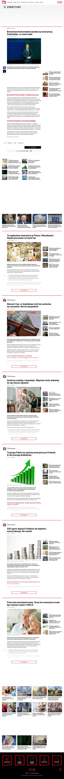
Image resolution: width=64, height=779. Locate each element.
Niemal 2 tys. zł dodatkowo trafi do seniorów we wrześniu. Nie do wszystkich (29, 305)
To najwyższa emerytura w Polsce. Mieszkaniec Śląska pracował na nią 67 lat (30, 236)
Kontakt (27, 773)
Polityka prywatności (34, 773)
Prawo (41, 2)
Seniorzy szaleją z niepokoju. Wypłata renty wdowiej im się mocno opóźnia (33, 381)
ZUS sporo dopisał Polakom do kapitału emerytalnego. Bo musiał (26, 529)
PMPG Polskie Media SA (29, 775)
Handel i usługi (16, 2)
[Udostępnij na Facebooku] (4, 67)
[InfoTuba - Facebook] (30, 769)
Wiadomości (9, 2)
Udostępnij (33, 147)
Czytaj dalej (24, 290)
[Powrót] (60, 769)
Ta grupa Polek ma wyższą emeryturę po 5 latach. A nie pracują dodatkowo (31, 453)
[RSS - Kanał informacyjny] (34, 769)
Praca (15, 143)
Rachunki (37, 2)
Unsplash (16, 485)
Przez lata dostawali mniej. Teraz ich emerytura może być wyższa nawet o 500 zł (33, 603)
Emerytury (31, 2)
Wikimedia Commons (15, 561)
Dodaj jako (22, 151)
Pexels (20, 336)
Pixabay (16, 261)
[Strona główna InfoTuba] (4, 2)
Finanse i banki (24, 2)
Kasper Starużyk (15, 136)
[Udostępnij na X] (4, 71)
